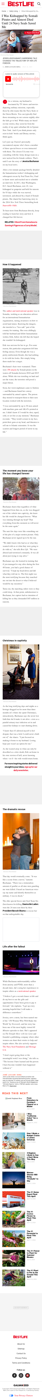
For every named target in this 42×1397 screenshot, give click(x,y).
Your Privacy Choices (23, 1395)
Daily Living (13, 11)
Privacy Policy (21, 1358)
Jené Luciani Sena (13, 67)
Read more (13, 1086)
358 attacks (12, 369)
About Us (21, 1344)
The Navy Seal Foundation (14, 1046)
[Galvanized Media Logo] (21, 1385)
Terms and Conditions (21, 1363)
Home (4, 11)
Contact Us (21, 1353)
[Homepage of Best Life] (20, 1337)
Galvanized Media (19, 1389)
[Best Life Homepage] (21, 4)
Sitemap (21, 1349)
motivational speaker (27, 991)
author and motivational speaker (20, 310)
